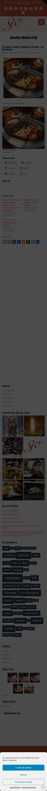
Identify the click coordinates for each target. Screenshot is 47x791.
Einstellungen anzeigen (23, 782)
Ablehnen (23, 775)
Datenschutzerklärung (29, 787)
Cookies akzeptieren (23, 768)
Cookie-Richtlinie (15, 787)
